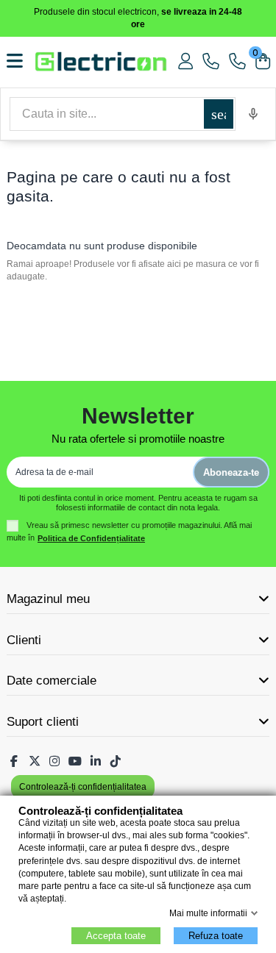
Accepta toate (116, 935)
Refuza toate (215, 935)
